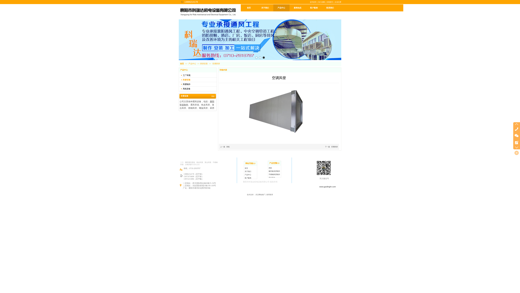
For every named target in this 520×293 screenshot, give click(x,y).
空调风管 (334, 147)
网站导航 (249, 163)
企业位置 (338, 2)
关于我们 (248, 171)
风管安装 (204, 64)
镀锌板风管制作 (274, 171)
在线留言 (329, 2)
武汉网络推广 (260, 195)
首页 (182, 64)
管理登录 (269, 195)
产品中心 (192, 64)
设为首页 (313, 2)
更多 (254, 163)
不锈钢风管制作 (274, 174)
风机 (228, 147)
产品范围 (273, 163)
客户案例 (248, 178)
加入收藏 (321, 2)
